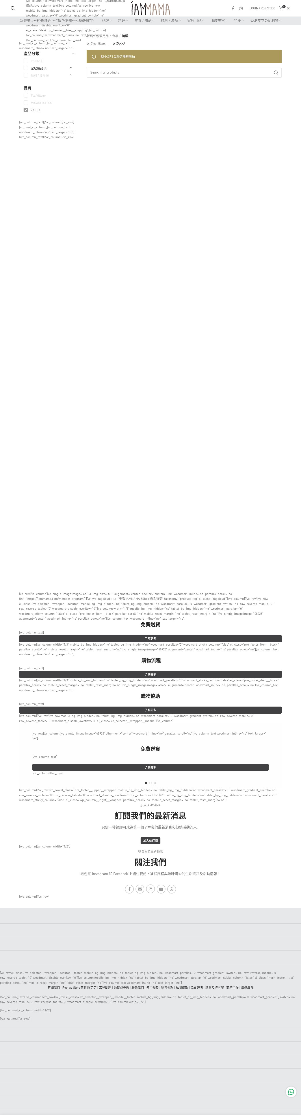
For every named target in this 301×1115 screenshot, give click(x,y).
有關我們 (54, 987)
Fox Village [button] (38, 95)
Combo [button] (37, 61)
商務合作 (232, 987)
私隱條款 (182, 987)
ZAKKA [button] (36, 110)
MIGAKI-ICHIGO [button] (41, 103)
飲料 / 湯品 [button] (40, 75)
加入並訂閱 (150, 840)
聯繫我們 (138, 987)
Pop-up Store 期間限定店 (79, 987)
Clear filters (98, 43)
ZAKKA (120, 43)
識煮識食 (247, 987)
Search (275, 73)
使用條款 (152, 987)
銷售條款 (167, 987)
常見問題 (105, 987)
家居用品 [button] (39, 68)
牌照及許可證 (214, 987)
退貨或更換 (121, 987)
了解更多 (150, 638)
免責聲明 (197, 987)
